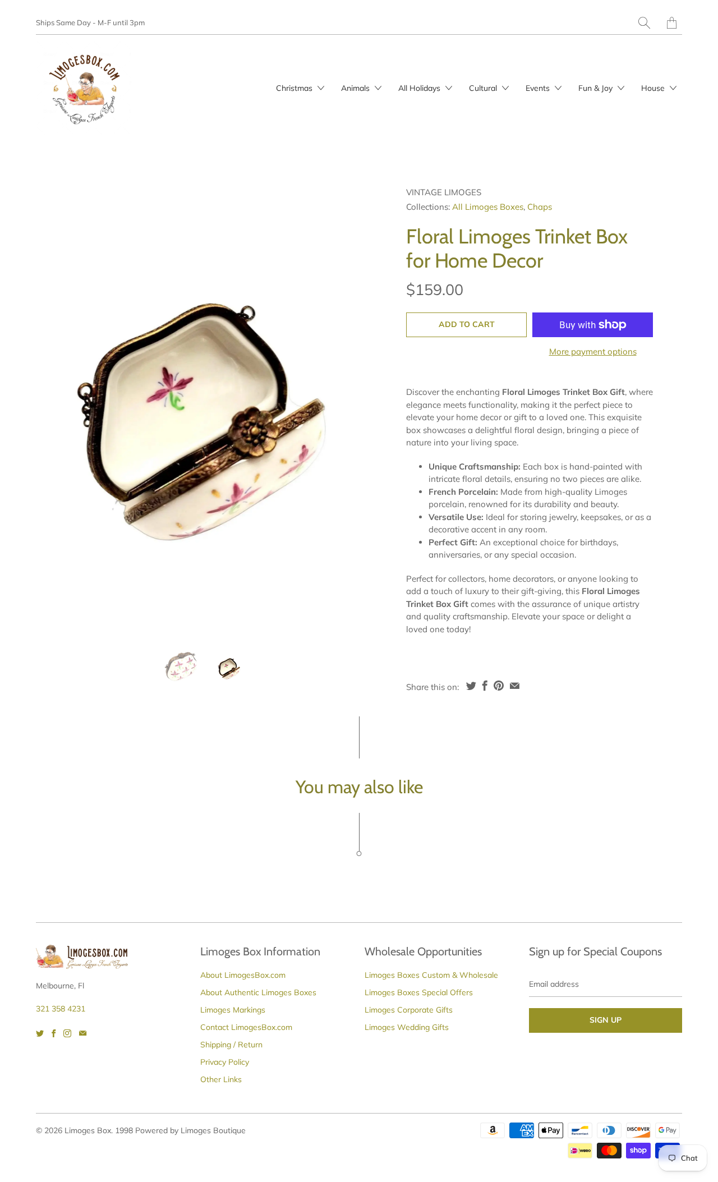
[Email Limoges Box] (82, 1033)
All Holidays (420, 88)
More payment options (593, 351)
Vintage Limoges (443, 192)
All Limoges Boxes (487, 206)
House (654, 88)
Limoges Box (88, 1130)
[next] (351, 409)
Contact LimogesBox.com (246, 1027)
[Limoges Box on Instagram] (67, 1033)
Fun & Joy (596, 88)
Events (539, 88)
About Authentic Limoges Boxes (258, 992)
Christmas (295, 88)
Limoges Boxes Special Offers (419, 992)
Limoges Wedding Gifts (407, 1027)
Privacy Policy (224, 1062)
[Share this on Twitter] (471, 685)
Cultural (484, 88)
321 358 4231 (60, 1009)
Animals (356, 88)
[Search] (644, 22)
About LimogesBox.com (243, 975)
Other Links (221, 1079)
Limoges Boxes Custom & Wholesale (431, 975)
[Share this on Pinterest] (498, 685)
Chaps (539, 206)
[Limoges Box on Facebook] (54, 1033)
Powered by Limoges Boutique (190, 1130)
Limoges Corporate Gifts (409, 1010)
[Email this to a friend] (514, 685)
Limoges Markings (232, 1010)
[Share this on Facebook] (485, 685)
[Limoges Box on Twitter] (40, 1033)
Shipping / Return (231, 1045)
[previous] (54, 409)
